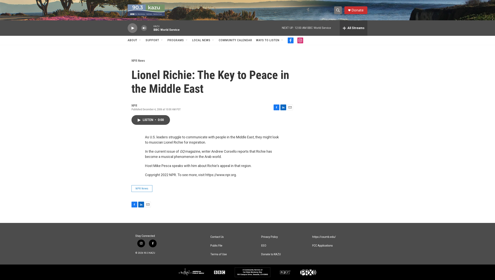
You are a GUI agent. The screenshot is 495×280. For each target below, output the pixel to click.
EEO (263, 245)
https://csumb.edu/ (324, 236)
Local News (201, 40)
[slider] (150, 28)
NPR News (138, 61)
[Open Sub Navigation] (140, 40)
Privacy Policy (269, 236)
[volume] (144, 28)
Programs (175, 40)
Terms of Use (218, 254)
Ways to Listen (267, 40)
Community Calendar (235, 40)
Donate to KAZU (271, 254)
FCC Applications (322, 245)
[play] (132, 28)
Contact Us (217, 236)
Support (152, 40)
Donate (358, 10)
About (132, 40)
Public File (216, 245)
